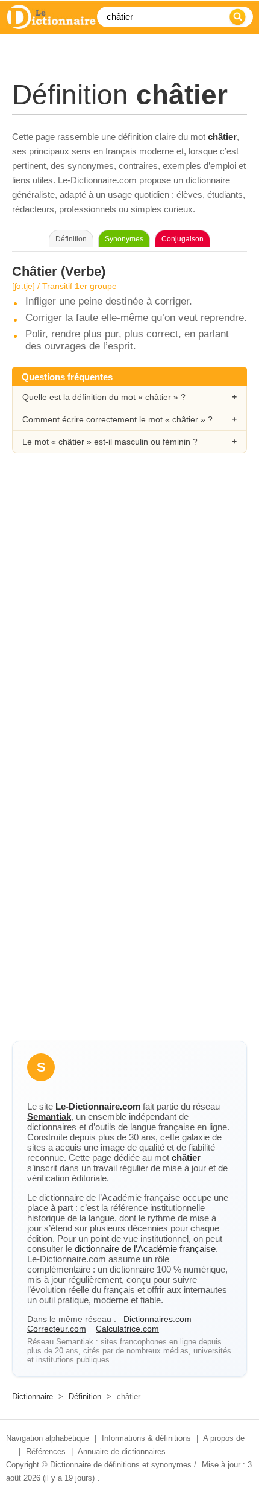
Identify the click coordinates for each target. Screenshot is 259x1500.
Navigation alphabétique (47, 1438)
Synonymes (124, 239)
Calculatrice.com (127, 1328)
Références (46, 1451)
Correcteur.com (56, 1328)
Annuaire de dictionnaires (122, 1451)
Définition (85, 1396)
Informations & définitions (146, 1438)
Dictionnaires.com (157, 1319)
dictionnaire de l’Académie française (145, 1249)
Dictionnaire (32, 1396)
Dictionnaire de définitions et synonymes (121, 1464)
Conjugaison (182, 239)
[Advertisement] (129, 610)
